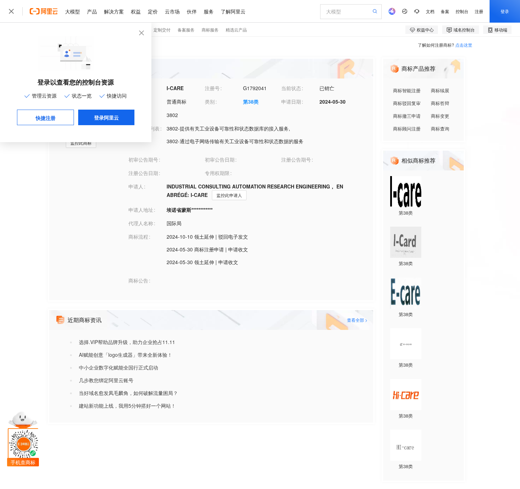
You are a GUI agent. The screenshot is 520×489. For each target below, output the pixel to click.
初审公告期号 (143, 159)
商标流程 (138, 236)
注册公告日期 (143, 172)
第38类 (251, 101)
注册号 (212, 88)
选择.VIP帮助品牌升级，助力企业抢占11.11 (127, 341)
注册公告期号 (296, 159)
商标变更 (440, 115)
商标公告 (138, 280)
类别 (210, 101)
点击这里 (463, 45)
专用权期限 (217, 172)
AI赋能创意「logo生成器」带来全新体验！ (125, 354)
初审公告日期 (220, 159)
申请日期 (291, 101)
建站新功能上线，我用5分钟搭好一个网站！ (127, 405)
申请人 (135, 186)
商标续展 (440, 90)
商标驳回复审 (407, 103)
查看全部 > (357, 320)
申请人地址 (140, 209)
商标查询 (440, 128)
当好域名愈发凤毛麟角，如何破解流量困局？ (128, 392)
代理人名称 (140, 223)
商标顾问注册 (407, 128)
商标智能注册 (407, 90)
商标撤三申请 (407, 115)
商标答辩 (440, 103)
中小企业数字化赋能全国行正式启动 (118, 367)
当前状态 (291, 88)
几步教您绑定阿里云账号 (106, 380)
